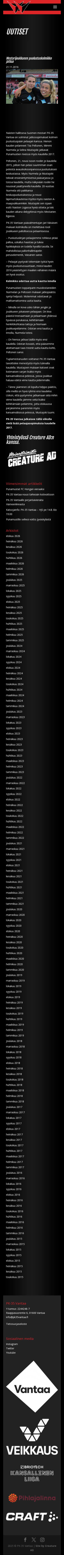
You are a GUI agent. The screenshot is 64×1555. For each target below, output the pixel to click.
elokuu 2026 (13, 536)
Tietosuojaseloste (16, 1324)
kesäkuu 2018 (14, 1074)
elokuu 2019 (13, 997)
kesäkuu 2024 (14, 678)
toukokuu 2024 (14, 684)
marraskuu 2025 (15, 585)
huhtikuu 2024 (14, 689)
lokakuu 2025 (13, 591)
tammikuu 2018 (15, 1101)
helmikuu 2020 (14, 964)
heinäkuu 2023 (14, 739)
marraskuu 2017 (15, 1112)
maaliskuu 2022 (15, 827)
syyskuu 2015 (14, 1255)
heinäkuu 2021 (14, 870)
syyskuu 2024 (14, 662)
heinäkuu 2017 (14, 1134)
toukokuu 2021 (14, 881)
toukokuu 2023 (14, 750)
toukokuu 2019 (14, 1013)
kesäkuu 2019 (14, 1008)
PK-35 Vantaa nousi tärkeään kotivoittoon (30, 494)
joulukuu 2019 (14, 975)
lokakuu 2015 (13, 1249)
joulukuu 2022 (14, 777)
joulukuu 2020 (14, 909)
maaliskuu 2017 (15, 1156)
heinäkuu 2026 (14, 541)
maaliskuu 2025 (15, 629)
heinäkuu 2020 (14, 936)
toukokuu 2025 (14, 618)
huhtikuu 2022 (14, 821)
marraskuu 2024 (15, 651)
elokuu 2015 (13, 1260)
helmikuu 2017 (14, 1162)
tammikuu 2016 (15, 1233)
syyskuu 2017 (14, 1123)
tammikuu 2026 (15, 574)
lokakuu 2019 (13, 986)
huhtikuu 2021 (14, 887)
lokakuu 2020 (13, 920)
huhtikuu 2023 (14, 755)
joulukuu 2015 (14, 1238)
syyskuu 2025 (14, 596)
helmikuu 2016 (14, 1227)
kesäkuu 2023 (14, 744)
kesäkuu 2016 (14, 1205)
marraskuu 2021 (15, 848)
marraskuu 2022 (15, 783)
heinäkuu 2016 (14, 1200)
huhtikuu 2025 (14, 623)
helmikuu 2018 (14, 1096)
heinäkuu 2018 (14, 1068)
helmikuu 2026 (14, 568)
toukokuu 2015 (14, 1277)
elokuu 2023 (13, 733)
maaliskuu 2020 (15, 958)
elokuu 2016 (13, 1194)
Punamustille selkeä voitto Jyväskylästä (28, 519)
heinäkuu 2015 (14, 1266)
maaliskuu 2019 (15, 1024)
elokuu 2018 (13, 1063)
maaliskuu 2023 (15, 761)
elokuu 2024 (13, 667)
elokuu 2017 (13, 1129)
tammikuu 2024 (15, 706)
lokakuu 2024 (13, 656)
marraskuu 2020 (15, 914)
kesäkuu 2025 (14, 612)
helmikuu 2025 (14, 634)
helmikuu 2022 (14, 832)
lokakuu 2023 (13, 722)
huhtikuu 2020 (14, 953)
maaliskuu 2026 (15, 563)
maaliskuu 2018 (15, 1090)
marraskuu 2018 (15, 1046)
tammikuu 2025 (15, 640)
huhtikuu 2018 (14, 1085)
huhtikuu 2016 (14, 1216)
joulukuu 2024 (14, 645)
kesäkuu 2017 (14, 1139)
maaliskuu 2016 (15, 1222)
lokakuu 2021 (13, 854)
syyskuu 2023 (14, 728)
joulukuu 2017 (14, 1107)
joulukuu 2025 (14, 579)
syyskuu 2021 (14, 860)
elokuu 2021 (13, 865)
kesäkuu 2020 (14, 942)
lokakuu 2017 (13, 1118)
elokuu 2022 (13, 799)
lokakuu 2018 (13, 1052)
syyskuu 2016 (14, 1189)
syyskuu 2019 (14, 991)
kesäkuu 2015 (14, 1271)
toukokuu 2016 (14, 1211)
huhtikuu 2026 (14, 558)
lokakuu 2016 (13, 1183)
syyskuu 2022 (14, 794)
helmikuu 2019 (14, 1030)
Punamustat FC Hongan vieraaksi (25, 489)
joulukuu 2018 (14, 1041)
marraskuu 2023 (15, 717)
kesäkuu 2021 (14, 876)
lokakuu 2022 (13, 788)
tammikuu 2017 (15, 1167)
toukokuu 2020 (14, 947)
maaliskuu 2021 (15, 892)
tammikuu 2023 (15, 772)
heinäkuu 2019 (14, 1002)
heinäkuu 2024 (14, 673)
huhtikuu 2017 (14, 1150)
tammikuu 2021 (15, 903)
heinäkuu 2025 (14, 607)
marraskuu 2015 (15, 1244)
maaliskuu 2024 (15, 695)
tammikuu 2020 (15, 969)
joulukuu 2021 (14, 843)
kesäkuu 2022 (14, 810)
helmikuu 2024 (14, 700)
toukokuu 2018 (14, 1079)
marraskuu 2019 (15, 980)
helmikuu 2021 (14, 898)
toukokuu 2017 (14, 1145)
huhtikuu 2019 (14, 1019)
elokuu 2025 (13, 601)
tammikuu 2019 (15, 1035)
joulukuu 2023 (14, 711)
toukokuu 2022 (14, 816)
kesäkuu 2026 (14, 547)
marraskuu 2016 (15, 1178)
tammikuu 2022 (15, 837)
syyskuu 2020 (14, 925)
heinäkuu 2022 (14, 805)
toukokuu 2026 (14, 552)
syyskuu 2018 (14, 1057)
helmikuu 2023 (14, 766)
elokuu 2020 (13, 931)
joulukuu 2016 (14, 1172)
